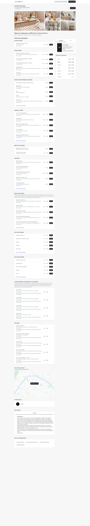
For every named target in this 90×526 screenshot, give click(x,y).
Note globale (61, 40)
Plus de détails (18, 45)
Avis (70, 40)
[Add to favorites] (68, 8)
